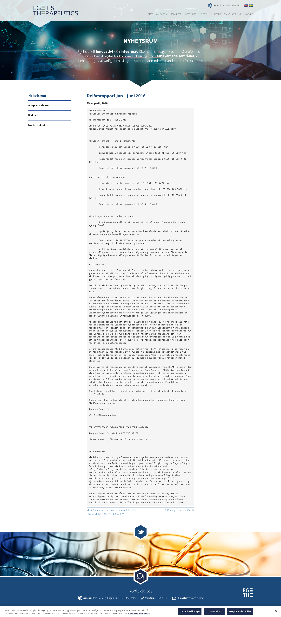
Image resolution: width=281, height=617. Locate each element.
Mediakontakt (36, 125)
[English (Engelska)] (246, 5)
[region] (140, 611)
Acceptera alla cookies (240, 611)
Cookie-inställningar (190, 611)
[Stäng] (275, 610)
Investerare (190, 14)
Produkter (175, 14)
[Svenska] (251, 5)
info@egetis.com (194, 598)
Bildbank (33, 115)
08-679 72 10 (161, 598)
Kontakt (248, 14)
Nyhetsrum (205, 14)
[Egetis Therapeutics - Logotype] (53, 14)
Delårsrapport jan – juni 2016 (179, 510)
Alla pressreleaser (39, 105)
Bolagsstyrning (232, 14)
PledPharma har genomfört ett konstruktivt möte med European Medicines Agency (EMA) (111, 512)
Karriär (217, 14)
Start (150, 14)
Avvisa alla (214, 611)
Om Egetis (161, 14)
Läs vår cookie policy (139, 613)
